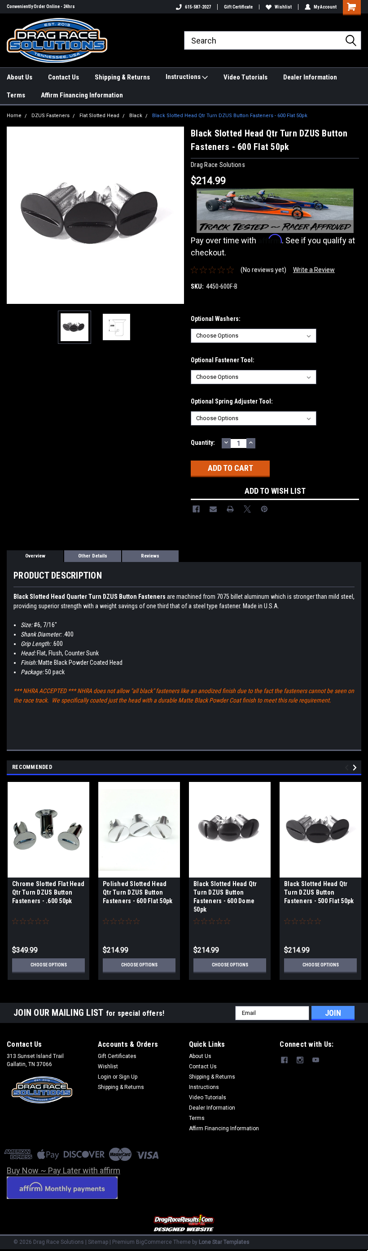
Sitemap (98, 1242)
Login (104, 1077)
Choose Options (49, 964)
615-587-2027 (198, 6)
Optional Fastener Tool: (222, 360)
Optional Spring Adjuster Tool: (232, 401)
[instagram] (300, 1060)
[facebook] (284, 1060)
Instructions (184, 77)
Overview (35, 556)
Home (14, 116)
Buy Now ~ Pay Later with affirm (63, 1170)
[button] (184, 1223)
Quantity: (203, 442)
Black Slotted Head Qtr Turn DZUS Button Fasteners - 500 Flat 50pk (319, 892)
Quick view (49, 870)
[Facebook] (196, 509)
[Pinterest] (264, 509)
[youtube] (315, 1060)
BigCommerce (154, 1242)
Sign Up (128, 1077)
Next (175, 215)
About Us (19, 77)
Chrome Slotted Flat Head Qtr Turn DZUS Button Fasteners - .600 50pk (48, 892)
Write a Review (314, 269)
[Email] (213, 509)
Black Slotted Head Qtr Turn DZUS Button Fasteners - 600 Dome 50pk (225, 896)
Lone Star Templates (224, 1242)
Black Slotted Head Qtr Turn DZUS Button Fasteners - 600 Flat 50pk (229, 116)
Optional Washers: (216, 318)
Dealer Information (310, 77)
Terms (16, 95)
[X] (247, 509)
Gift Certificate (238, 6)
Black (135, 116)
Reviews (150, 556)
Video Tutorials (245, 77)
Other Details (92, 556)
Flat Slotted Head (99, 116)
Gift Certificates (117, 1056)
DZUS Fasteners (50, 116)
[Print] (230, 509)
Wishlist (283, 6)
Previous (16, 215)
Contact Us (63, 77)
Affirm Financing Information (82, 95)
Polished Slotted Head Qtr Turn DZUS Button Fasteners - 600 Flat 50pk (137, 892)
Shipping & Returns (122, 77)
